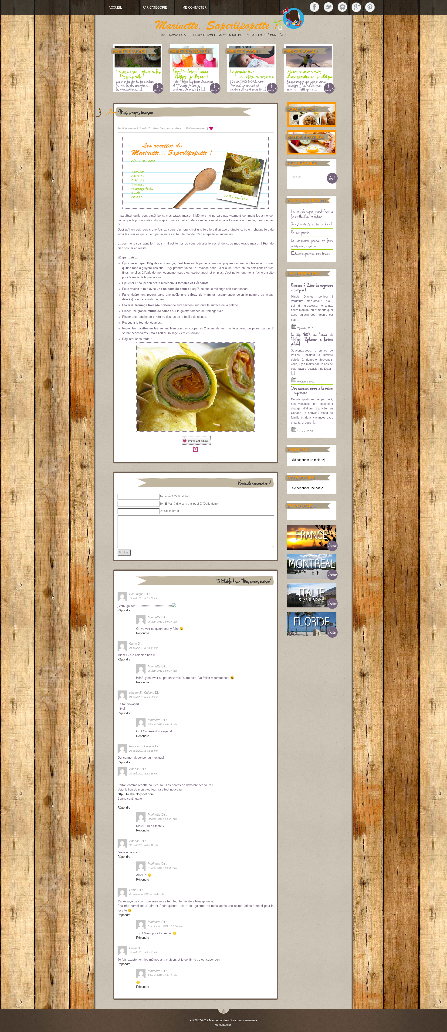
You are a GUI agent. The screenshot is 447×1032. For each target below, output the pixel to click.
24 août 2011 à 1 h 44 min (143, 648)
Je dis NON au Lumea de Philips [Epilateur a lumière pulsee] (312, 339)
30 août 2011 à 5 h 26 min (162, 819)
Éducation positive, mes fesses (310, 253)
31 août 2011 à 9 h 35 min (162, 868)
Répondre (124, 610)
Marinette (154, 617)
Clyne (133, 643)
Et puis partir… (300, 232)
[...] (298, 319)
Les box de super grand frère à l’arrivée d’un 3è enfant (312, 213)
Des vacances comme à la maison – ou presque (312, 390)
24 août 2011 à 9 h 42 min (143, 952)
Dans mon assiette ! (171, 128)
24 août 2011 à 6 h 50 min (143, 697)
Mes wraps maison (136, 111)
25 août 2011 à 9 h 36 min (143, 750)
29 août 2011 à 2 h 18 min (143, 773)
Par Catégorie (154, 7)
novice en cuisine (141, 692)
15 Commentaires (196, 128)
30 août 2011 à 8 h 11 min (143, 845)
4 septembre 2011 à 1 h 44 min (146, 894)
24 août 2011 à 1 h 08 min (143, 598)
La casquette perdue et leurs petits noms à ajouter (312, 243)
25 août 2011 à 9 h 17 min (162, 621)
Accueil (115, 7)
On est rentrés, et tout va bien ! (311, 224)
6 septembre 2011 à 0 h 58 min (165, 926)
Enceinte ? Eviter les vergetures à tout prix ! (312, 287)
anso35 (134, 769)
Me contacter (195, 7)
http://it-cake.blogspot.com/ (136, 794)
